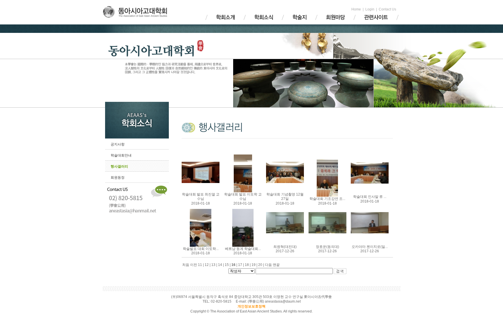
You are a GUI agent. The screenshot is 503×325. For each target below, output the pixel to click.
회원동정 (118, 177)
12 (208, 265)
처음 (185, 265)
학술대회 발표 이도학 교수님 (243, 196)
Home (356, 9)
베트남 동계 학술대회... (243, 249)
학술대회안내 (121, 155)
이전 (193, 265)
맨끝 (276, 265)
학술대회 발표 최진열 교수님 (200, 196)
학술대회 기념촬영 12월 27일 (285, 196)
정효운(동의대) (327, 247)
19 (255, 265)
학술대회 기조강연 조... (327, 199)
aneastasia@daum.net (283, 301)
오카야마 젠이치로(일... (370, 247)
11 (201, 265)
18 (248, 265)
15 (228, 265)
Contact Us (387, 9)
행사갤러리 (119, 166)
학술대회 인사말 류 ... (369, 197)
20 (261, 265)
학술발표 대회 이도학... (201, 249)
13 (214, 265)
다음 (268, 265)
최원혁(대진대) (285, 247)
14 (221, 265)
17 (241, 265)
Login (369, 9)
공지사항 (118, 144)
